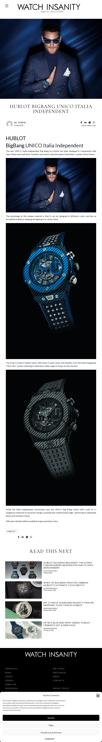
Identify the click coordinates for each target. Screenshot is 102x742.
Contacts (58, 680)
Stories (9, 680)
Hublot (11, 531)
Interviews (11, 688)
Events (9, 676)
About (56, 676)
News (8, 673)
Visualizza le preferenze (51, 732)
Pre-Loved (59, 669)
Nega (51, 725)
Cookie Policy (49, 739)
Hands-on (10, 684)
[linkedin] (85, 123)
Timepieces (11, 669)
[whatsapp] (94, 123)
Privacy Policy (61, 688)
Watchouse (59, 673)
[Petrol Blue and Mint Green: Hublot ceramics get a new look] (23, 630)
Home (6, 17)
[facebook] (81, 123)
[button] (98, 695)
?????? (9, 17)
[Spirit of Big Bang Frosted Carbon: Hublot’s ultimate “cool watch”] (23, 590)
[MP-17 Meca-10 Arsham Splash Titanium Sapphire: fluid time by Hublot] (23, 610)
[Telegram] (90, 123)
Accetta (51, 718)
